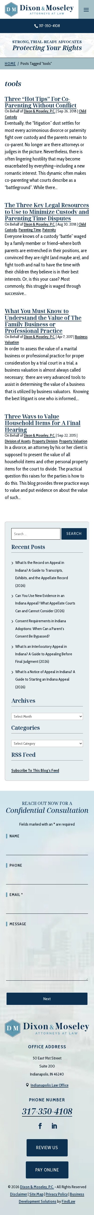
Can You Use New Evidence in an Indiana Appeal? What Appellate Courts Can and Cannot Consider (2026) (45, 603)
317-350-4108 (49, 25)
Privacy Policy (57, 1194)
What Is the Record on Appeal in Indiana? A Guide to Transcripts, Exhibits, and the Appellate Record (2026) (41, 574)
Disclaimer (18, 1194)
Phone (16, 865)
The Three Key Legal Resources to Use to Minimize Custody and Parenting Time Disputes (47, 211)
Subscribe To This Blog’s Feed (35, 770)
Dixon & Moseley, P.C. (39, 111)
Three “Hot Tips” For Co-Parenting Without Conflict (40, 102)
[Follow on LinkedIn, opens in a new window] (54, 1126)
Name (15, 836)
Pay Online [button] (47, 1170)
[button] (86, 10)
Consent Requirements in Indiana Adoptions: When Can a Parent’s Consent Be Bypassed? (40, 629)
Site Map (36, 1194)
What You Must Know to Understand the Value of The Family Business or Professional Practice (43, 320)
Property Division (45, 441)
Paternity (49, 230)
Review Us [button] (47, 1147)
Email (16, 894)
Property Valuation (73, 441)
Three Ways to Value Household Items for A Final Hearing (42, 422)
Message (18, 924)
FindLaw (68, 1201)
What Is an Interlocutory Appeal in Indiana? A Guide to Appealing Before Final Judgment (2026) (43, 654)
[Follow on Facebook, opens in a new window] (40, 1126)
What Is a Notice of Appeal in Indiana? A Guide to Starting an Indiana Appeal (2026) (45, 679)
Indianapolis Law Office (49, 1085)
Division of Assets (18, 441)
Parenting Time (30, 230)
